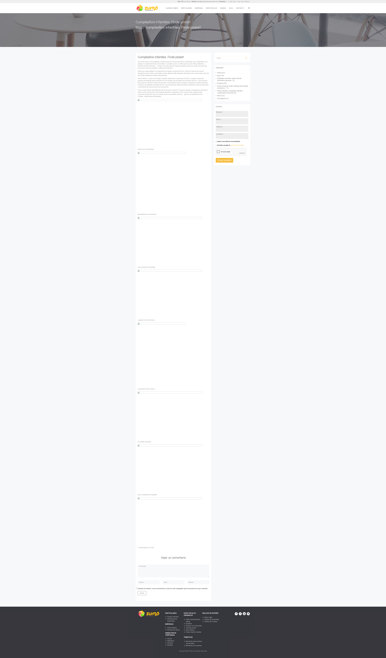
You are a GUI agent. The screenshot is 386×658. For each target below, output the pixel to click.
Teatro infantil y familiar (193, 632)
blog (139, 27)
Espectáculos (211, 8)
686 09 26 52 (185, 1)
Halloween (170, 641)
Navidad (170, 645)
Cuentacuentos (191, 628)
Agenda (223, 8)
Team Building (172, 628)
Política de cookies (210, 621)
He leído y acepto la (230, 145)
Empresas (199, 8)
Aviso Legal (208, 617)
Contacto (240, 8)
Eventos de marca (173, 630)
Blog (231, 8)
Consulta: (220, 134)
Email (218, 119)
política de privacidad (237, 145)
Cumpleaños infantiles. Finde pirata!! (161, 57)
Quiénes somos (172, 8)
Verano (169, 639)
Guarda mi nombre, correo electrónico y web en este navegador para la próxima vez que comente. (173, 588)
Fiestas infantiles (173, 617)
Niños (219, 95)
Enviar (142, 593)
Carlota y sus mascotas (194, 626)
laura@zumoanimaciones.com (207, 1)
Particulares (186, 8)
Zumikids (189, 624)
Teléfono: (219, 127)
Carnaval (170, 643)
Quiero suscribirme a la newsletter (228, 141)
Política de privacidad (211, 619)
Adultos (219, 73)
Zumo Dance (190, 630)
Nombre (219, 112)
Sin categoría (221, 98)
